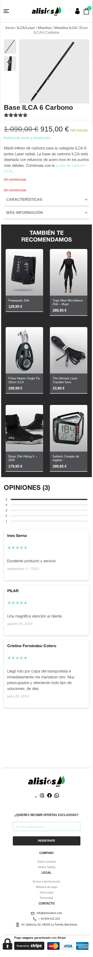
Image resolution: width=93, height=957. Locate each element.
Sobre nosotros (46, 861)
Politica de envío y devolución (27, 138)
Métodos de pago (46, 887)
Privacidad (46, 898)
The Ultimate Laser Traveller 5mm (65, 380)
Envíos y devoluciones (46, 881)
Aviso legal (46, 892)
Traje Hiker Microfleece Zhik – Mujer (68, 302)
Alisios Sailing (46, 867)
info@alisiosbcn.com (49, 913)
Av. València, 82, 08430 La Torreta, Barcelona (49, 924)
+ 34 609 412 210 (49, 918)
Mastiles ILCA (65, 28)
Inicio (9, 28)
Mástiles (45, 28)
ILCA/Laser (26, 28)
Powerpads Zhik (18, 300)
